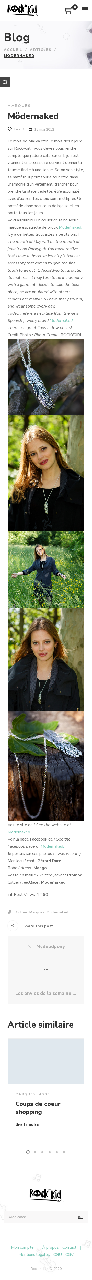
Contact (69, 1247)
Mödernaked (57, 912)
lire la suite (27, 1125)
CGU (57, 1254)
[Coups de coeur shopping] (46, 1061)
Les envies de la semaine (44, 993)
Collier (22, 912)
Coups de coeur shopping (38, 1108)
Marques (19, 105)
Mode (44, 1094)
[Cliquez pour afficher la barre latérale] (5, 82)
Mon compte (22, 1247)
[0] (69, 12)
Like (18, 129)
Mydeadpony (50, 946)
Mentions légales (34, 1254)
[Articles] (46, 970)
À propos (50, 1247)
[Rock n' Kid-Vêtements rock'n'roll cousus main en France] (23, 10)
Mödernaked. (70, 227)
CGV (69, 1254)
